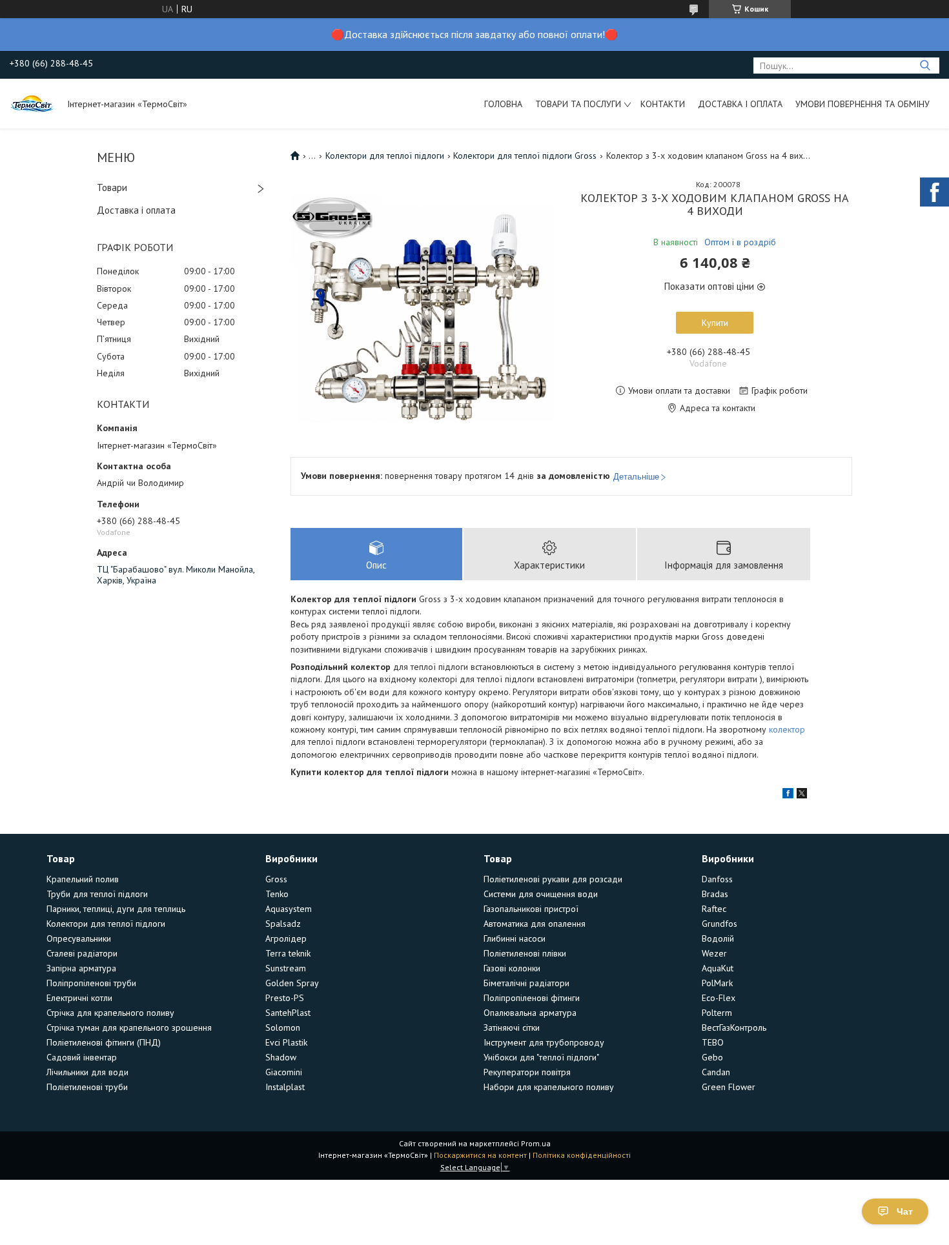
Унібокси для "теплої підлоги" (541, 1057)
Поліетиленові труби (87, 1087)
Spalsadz (283, 923)
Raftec (714, 909)
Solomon (282, 1027)
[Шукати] (924, 65)
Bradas (715, 894)
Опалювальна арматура (530, 1012)
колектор (787, 729)
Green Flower (728, 1087)
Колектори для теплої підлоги (384, 155)
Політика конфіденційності (582, 1155)
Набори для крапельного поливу (549, 1087)
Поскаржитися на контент (480, 1155)
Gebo (712, 1057)
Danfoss (717, 879)
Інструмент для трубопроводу (544, 1042)
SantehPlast (288, 1012)
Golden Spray (292, 983)
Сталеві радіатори (81, 953)
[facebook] (787, 795)
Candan (716, 1072)
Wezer (714, 953)
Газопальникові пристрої (531, 909)
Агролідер (286, 938)
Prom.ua (536, 1143)
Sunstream (285, 968)
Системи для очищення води (541, 894)
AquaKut (717, 968)
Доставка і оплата (740, 104)
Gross (276, 879)
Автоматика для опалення (535, 923)
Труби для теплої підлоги (97, 894)
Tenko (277, 894)
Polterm (717, 1012)
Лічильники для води (87, 1072)
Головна (503, 104)
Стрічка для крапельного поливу (110, 1012)
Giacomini (283, 1072)
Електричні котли (79, 998)
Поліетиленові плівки (525, 953)
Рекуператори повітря (527, 1072)
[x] (802, 795)
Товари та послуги (578, 104)
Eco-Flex (718, 998)
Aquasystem (288, 909)
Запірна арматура (81, 968)
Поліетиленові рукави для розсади (553, 879)
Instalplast (285, 1087)
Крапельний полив (82, 879)
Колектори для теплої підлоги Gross (525, 155)
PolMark (717, 983)
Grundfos (719, 923)
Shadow (280, 1057)
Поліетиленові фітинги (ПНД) (103, 1042)
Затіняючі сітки (512, 1027)
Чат (905, 1211)
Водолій (718, 938)
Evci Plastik (286, 1042)
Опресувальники (78, 938)
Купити (715, 323)
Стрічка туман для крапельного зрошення (129, 1027)
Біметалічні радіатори (526, 983)
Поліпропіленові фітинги (532, 998)
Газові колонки (512, 968)
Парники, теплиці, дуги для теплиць (115, 909)
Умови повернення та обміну (862, 104)
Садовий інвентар (81, 1057)
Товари (112, 187)
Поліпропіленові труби (91, 983)
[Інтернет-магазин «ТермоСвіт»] (32, 103)
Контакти (662, 104)
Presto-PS (284, 998)
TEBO (713, 1042)
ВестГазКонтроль (734, 1027)
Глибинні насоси (515, 938)
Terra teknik (288, 953)
